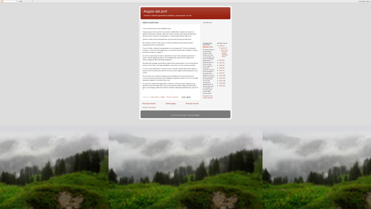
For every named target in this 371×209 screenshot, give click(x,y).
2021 (221, 63)
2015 (221, 73)
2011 (221, 83)
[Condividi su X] (186, 97)
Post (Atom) (152, 107)
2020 (221, 65)
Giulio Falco (209, 47)
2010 (221, 85)
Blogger (197, 115)
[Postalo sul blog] (184, 97)
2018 (221, 68)
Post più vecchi (192, 104)
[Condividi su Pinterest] (190, 97)
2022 (221, 60)
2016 (221, 70)
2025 (221, 46)
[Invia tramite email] (182, 97)
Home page (171, 104)
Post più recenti (149, 104)
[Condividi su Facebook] (188, 97)
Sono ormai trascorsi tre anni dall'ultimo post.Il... (224, 53)
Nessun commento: (173, 97)
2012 (221, 80)
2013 (221, 78)
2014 (221, 75)
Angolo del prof (155, 11)
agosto (223, 48)
